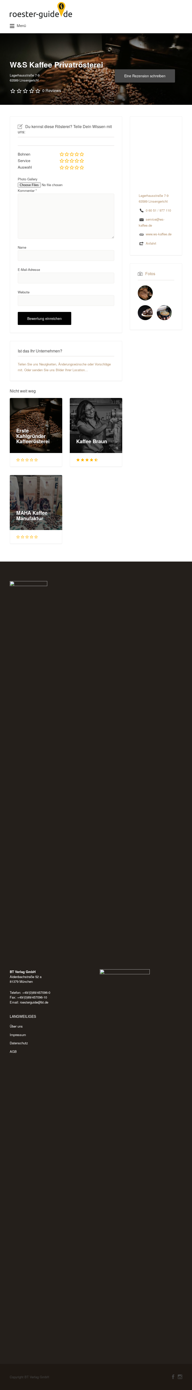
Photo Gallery (28, 179)
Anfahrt (151, 243)
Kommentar (27, 190)
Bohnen (24, 154)
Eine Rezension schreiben (145, 75)
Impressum (18, 1034)
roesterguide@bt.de (34, 1002)
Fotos (150, 273)
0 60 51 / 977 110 (158, 210)
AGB (13, 1051)
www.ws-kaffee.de (159, 234)
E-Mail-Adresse (29, 269)
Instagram (180, 1377)
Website (24, 292)
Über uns (16, 1026)
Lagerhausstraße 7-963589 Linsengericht (25, 78)
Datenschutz (19, 1043)
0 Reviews (51, 90)
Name (22, 247)
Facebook (173, 1377)
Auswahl (25, 167)
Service (24, 160)
